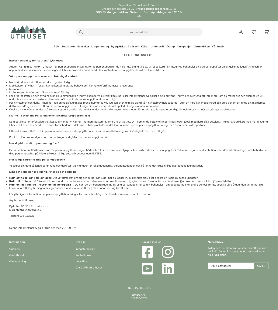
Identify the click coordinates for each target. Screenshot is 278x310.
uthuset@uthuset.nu (182, 181)
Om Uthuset (16, 255)
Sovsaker (83, 46)
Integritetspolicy (142, 54)
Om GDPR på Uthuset (88, 267)
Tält (56, 46)
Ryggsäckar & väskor (125, 46)
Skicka (261, 266)
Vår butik (218, 46)
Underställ (158, 46)
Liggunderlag (100, 46)
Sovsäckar (68, 46)
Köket (145, 46)
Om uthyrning (17, 261)
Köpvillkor (81, 261)
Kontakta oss (83, 255)
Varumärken (202, 46)
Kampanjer (184, 46)
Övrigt (171, 46)
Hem (127, 54)
